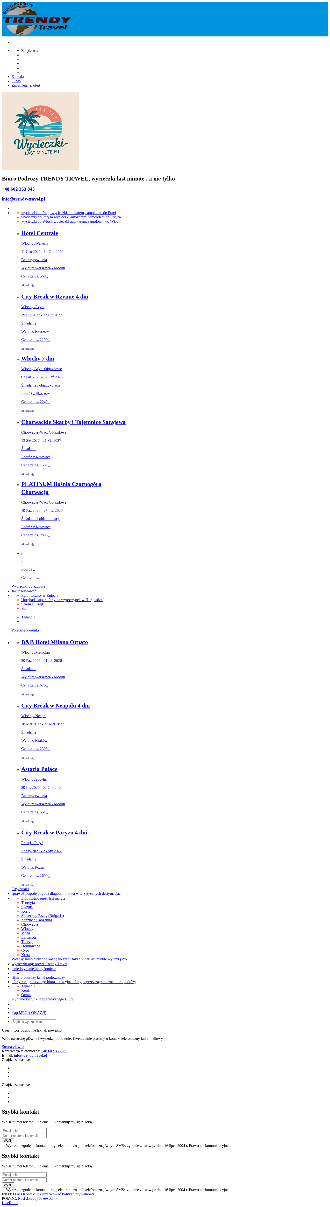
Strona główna (13, 1047)
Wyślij (8, 1141)
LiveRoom (10, 1203)
